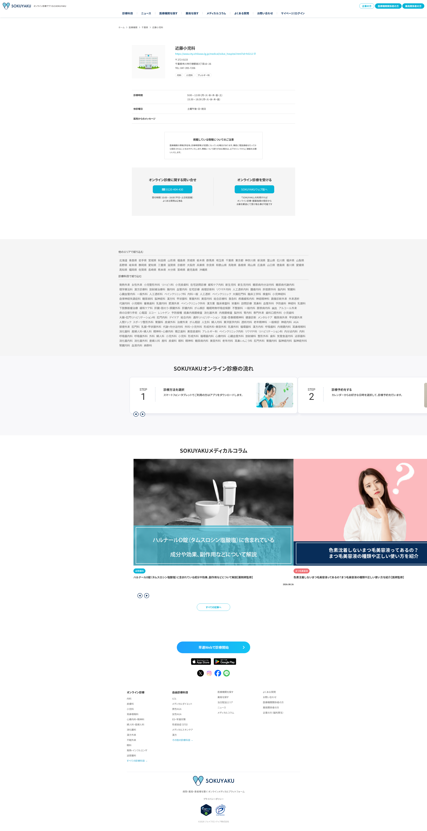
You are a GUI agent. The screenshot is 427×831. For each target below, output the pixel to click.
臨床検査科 (223, 303)
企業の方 (366, 6)
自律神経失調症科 (130, 299)
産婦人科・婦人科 (142, 331)
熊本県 (162, 270)
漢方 (174, 734)
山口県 (271, 265)
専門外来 (258, 313)
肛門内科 (162, 317)
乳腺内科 (161, 303)
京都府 (181, 265)
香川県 (290, 265)
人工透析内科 (241, 289)
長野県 (123, 265)
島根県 (242, 265)
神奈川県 (250, 260)
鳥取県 (232, 265)
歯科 (272, 336)
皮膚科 (173, 341)
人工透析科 (156, 294)
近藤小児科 (157, 27)
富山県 (271, 260)
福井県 (290, 260)
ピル (174, 698)
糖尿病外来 (280, 317)
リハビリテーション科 (271, 331)
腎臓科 (291, 289)
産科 (164, 341)
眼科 (181, 341)
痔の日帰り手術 (128, 313)
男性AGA (176, 709)
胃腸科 (159, 322)
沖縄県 (203, 270)
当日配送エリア (225, 702)
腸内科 (171, 289)
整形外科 (263, 336)
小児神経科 (279, 294)
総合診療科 (220, 299)
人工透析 (205, 294)
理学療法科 (126, 289)
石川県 (281, 260)
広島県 (261, 265)
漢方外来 (131, 734)
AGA (296, 322)
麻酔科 (148, 345)
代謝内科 (124, 303)
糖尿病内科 (201, 341)
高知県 (123, 270)
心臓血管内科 (127, 294)
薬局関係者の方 (413, 6)
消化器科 (124, 331)
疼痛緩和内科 (246, 299)
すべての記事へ (213, 607)
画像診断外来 (279, 299)
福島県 (181, 260)
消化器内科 (126, 341)
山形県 (172, 260)
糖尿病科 (147, 299)
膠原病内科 (263, 308)
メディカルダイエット (182, 703)
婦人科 (160, 336)
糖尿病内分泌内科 (263, 285)
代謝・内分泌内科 (173, 327)
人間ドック (125, 322)
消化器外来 (210, 313)
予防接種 (176, 313)
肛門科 (136, 327)
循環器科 (245, 327)
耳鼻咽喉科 (299, 327)
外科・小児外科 (193, 327)
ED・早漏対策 (179, 719)
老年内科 (227, 341)
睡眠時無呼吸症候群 (218, 308)
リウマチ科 (251, 331)
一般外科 (142, 294)
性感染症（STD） (180, 724)
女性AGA (176, 714)
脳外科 (238, 313)
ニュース (146, 13)
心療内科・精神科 (135, 719)
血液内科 (137, 345)
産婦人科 (154, 341)
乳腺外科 (233, 327)
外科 (152, 336)
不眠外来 (131, 740)
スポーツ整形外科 (143, 322)
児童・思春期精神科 (232, 317)
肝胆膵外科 (269, 289)
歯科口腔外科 (274, 313)
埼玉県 (220, 260)
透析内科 (246, 322)
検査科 (267, 294)
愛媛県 (300, 265)
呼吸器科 (270, 327)
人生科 (206, 322)
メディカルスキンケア (182, 729)
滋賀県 (172, 265)
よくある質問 (241, 13)
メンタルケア (265, 317)
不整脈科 (237, 308)
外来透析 (294, 299)
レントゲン (164, 313)
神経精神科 (262, 299)
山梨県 (300, 260)
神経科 (292, 303)
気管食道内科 (285, 336)
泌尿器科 (300, 336)
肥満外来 (174, 303)
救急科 (233, 299)
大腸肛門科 (239, 294)
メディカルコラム (216, 13)
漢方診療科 (141, 289)
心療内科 (220, 336)
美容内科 (206, 299)
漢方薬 (211, 303)
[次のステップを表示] (142, 414)
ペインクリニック (221, 294)
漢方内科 (258, 327)
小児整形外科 (152, 285)
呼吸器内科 (126, 336)
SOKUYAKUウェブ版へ (254, 189)
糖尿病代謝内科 (285, 285)
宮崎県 (181, 270)
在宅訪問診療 (198, 285)
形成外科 (193, 336)
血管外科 (268, 303)
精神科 (189, 341)
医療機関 (133, 27)
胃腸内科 (271, 341)
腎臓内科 (124, 345)
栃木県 (201, 260)
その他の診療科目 (181, 740)
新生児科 (230, 285)
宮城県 (152, 260)
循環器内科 (207, 336)
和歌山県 (221, 265)
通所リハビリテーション (206, 317)
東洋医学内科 (232, 322)
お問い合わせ (265, 13)
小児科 (182, 336)
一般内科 (250, 308)
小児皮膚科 (182, 285)
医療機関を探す (168, 13)
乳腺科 (302, 303)
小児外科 (171, 336)
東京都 (239, 260)
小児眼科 (137, 303)
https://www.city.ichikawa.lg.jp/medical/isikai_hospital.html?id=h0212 (214, 53)
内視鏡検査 (225, 313)
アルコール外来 (288, 308)
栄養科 (236, 303)
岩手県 (143, 260)
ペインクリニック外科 (193, 303)
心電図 (143, 313)
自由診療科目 (180, 692)
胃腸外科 (194, 299)
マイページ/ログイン (293, 13)
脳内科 (282, 289)
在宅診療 (194, 289)
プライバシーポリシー (213, 798)
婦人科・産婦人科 (135, 724)
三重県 (162, 265)
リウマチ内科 (223, 289)
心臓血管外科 (236, 336)
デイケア (174, 317)
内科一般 (192, 294)
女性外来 (137, 285)
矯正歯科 (180, 331)
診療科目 (127, 13)
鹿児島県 (192, 270)
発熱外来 (124, 285)
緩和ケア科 (146, 308)
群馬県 (210, 260)
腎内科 (248, 313)
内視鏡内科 (284, 327)
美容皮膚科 (194, 331)
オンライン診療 (135, 692)
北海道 (123, 260)
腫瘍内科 (255, 289)
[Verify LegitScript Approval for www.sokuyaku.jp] (206, 810)
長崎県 (152, 270)
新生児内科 (244, 285)
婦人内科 (216, 322)
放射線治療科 (157, 289)
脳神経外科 (300, 341)
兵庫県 (201, 265)
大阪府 (191, 265)
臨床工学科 (254, 294)
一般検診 (274, 322)
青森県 (133, 260)
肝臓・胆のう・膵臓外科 (167, 308)
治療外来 (182, 322)
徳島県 (281, 265)
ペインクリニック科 (175, 294)
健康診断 (251, 317)
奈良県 (210, 265)
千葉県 (145, 27)
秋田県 (162, 260)
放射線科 (250, 336)
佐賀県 (143, 270)
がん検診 (199, 308)
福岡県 (133, 270)
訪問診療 (246, 303)
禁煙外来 (124, 327)
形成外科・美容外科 (215, 327)
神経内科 (286, 322)
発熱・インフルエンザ (137, 750)
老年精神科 (260, 322)
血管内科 (182, 289)
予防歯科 (281, 303)
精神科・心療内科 (163, 331)
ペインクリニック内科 (231, 331)
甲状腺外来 (295, 317)
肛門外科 (259, 341)
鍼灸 (274, 308)
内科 (302, 331)
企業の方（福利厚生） (273, 712)
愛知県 (152, 265)
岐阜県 (133, 265)
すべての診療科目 (136, 760)
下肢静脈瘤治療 (128, 308)
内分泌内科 (291, 331)
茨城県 (191, 260)
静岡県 (143, 265)
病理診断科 (208, 289)
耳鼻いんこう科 (243, 341)
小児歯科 (288, 313)
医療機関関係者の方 (388, 6)
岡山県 (252, 265)
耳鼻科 (258, 303)
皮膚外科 (170, 322)
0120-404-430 (174, 189)
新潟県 (261, 260)
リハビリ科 (168, 285)
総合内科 (186, 317)
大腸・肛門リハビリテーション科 (137, 317)
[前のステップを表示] (135, 414)
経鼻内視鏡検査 (193, 313)
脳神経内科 (285, 341)
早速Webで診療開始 (213, 647)
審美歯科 (149, 303)
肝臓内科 (187, 308)
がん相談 (194, 322)
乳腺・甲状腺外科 (151, 327)
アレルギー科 (210, 331)
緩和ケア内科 (216, 285)
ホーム (121, 27)
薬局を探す (192, 13)
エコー (152, 313)
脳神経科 (160, 299)
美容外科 (215, 341)
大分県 (172, 270)
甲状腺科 (182, 299)
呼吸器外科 (141, 336)
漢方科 (171, 299)
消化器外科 (141, 341)
